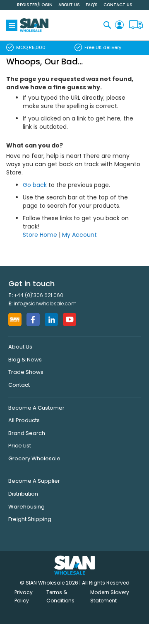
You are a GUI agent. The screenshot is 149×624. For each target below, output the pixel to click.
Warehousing (26, 507)
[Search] (107, 24)
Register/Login (35, 5)
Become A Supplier (34, 481)
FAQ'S (92, 5)
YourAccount (119, 25)
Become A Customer (36, 408)
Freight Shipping (29, 519)
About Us (69, 5)
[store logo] (34, 25)
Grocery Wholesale (34, 458)
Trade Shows (25, 372)
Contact (19, 385)
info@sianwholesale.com (45, 303)
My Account (79, 235)
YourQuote (136, 25)
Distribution (23, 494)
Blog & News (25, 360)
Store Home (40, 235)
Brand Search (26, 433)
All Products (24, 420)
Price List (19, 446)
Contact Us (117, 5)
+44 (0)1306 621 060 (38, 295)
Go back (35, 185)
